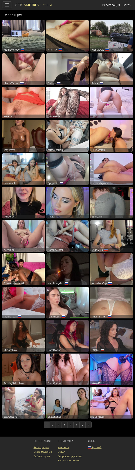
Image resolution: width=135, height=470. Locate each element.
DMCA (61, 451)
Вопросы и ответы (69, 460)
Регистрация (111, 5)
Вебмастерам (42, 456)
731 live (47, 5)
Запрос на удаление (70, 456)
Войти (127, 5)
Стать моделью (43, 451)
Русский (96, 447)
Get (27, 4)
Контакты (63, 447)
